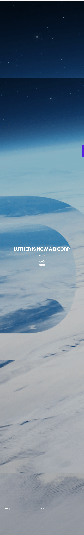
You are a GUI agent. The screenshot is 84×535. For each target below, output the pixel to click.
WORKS (61, 508)
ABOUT (72, 508)
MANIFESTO (67, 508)
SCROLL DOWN (42, 508)
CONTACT (80, 508)
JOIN (76, 508)
